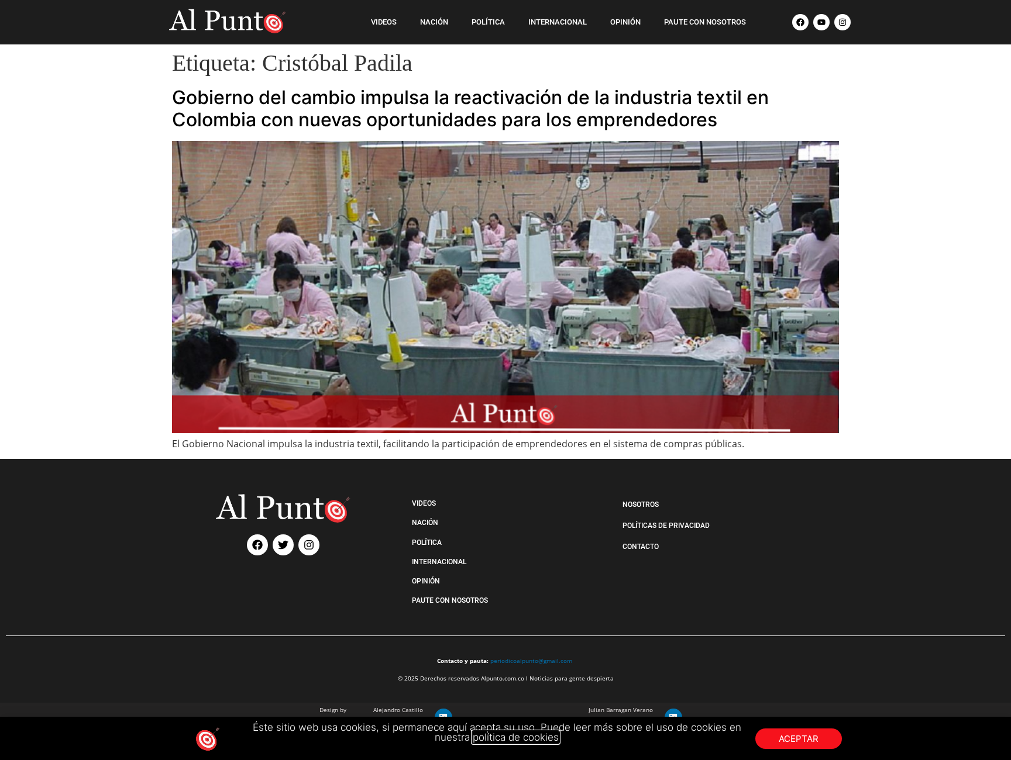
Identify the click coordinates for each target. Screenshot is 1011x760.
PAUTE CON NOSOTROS (705, 22)
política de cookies (516, 737)
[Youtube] (821, 22)
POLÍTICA (488, 22)
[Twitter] (283, 544)
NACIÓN (434, 22)
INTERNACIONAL (557, 22)
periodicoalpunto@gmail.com (531, 661)
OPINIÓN (625, 22)
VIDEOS (384, 22)
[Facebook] (800, 22)
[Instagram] (842, 22)
